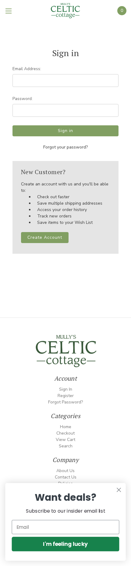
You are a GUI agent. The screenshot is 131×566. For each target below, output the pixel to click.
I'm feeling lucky (65, 544)
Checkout (65, 433)
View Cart (65, 439)
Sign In (65, 389)
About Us (65, 471)
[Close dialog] (119, 490)
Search (66, 446)
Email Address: (26, 69)
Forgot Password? (65, 402)
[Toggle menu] (9, 10)
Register (66, 396)
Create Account (44, 237)
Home (65, 427)
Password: (22, 99)
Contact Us (65, 477)
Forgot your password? (65, 147)
